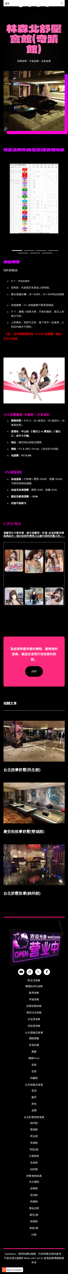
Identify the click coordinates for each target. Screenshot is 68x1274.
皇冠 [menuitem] (34, 1090)
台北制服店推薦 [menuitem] (34, 1084)
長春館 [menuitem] (34, 1162)
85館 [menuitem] (34, 1234)
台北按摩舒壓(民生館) (22, 769)
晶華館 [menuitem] (34, 1188)
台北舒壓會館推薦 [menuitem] (34, 1117)
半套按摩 (34, 61)
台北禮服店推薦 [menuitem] (34, 1032)
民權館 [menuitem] (34, 1201)
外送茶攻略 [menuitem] (34, 1019)
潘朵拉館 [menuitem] (34, 1208)
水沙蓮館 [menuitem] (34, 1181)
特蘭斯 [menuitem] (34, 1078)
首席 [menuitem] (34, 1071)
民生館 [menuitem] (34, 1136)
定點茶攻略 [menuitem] (34, 1025)
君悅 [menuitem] (34, 1104)
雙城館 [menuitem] (34, 1129)
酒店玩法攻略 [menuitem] (34, 1012)
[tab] (17, 250)
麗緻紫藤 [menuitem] (34, 1038)
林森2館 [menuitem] (34, 1228)
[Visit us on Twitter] (38, 972)
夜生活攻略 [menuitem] (34, 980)
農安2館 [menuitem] (34, 1215)
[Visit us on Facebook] (47, 972)
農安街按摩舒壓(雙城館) (23, 831)
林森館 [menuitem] (34, 1221)
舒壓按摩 (22, 61)
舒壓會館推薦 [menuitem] (34, 1176)
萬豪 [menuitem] (34, 1051)
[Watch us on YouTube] (21, 972)
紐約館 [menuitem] (34, 1169)
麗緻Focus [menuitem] (34, 1058)
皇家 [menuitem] (34, 1064)
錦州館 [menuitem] (34, 1123)
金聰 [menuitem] (34, 1110)
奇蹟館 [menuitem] (34, 1142)
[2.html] (3, 514)
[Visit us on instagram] (30, 972)
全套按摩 (46, 61)
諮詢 (34, 671)
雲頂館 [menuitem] (34, 1195)
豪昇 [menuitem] (34, 1097)
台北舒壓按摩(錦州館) (22, 893)
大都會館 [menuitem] (34, 1156)
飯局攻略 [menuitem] (34, 992)
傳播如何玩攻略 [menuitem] (34, 986)
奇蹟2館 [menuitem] (34, 1149)
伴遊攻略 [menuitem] (34, 999)
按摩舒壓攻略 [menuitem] (34, 1006)
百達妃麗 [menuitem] (34, 1045)
